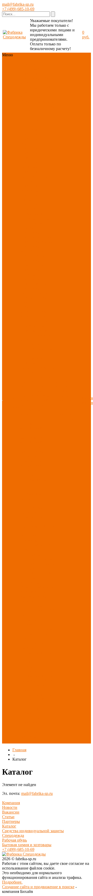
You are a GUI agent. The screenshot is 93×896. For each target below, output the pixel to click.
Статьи (8, 817)
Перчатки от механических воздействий (32, 437)
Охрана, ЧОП (32, 661)
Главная (19, 750)
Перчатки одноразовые (31, 505)
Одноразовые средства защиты (35, 393)
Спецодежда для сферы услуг (34, 197)
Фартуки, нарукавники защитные (31, 358)
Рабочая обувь (14, 840)
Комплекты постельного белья (36, 556)
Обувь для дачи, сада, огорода (37, 299)
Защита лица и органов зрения (33, 318)
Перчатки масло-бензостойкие (35, 449)
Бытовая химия (33, 596)
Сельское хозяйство (37, 680)
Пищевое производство (32, 622)
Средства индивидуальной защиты (33, 831)
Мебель (26, 601)
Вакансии (10, 812)
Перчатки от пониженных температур (31, 494)
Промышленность (36, 675)
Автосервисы (32, 643)
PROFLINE (30, 115)
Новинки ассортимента (32, 66)
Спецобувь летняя (36, 237)
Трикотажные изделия (32, 225)
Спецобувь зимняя (36, 241)
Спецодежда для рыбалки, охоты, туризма (34, 176)
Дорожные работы (36, 671)
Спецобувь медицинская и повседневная (33, 251)
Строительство (33, 685)
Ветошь (44, 573)
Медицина (29, 615)
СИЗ (44, 78)
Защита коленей (34, 400)
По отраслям (31, 106)
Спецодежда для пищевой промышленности (36, 209)
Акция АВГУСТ (34, 699)
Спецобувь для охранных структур (37, 271)
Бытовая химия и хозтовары (26, 845)
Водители (28, 666)
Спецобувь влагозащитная (33, 281)
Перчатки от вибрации (31, 533)
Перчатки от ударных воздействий (31, 423)
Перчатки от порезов (31, 472)
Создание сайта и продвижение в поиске (38, 887)
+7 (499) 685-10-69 (18, 9)
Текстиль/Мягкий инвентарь (35, 89)
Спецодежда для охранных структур (37, 164)
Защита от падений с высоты (36, 346)
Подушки (28, 573)
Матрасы (28, 577)
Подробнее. (12, 882)
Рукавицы (29, 540)
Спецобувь (29, 78)
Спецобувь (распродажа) (31, 724)
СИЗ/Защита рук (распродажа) (34, 715)
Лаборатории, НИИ (37, 610)
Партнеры (11, 821)
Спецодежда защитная (31, 155)
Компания (11, 803)
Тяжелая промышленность (35, 692)
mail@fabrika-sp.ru (18, 4)
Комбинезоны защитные (32, 327)
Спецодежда (31, 73)
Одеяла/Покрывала (37, 566)
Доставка (63, 409)
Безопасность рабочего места (33, 407)
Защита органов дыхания (36, 332)
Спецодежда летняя (37, 148)
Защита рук (30, 83)
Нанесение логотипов (64, 402)
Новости (9, 807)
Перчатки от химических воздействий (31, 461)
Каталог (9, 826)
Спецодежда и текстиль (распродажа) (32, 736)
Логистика (29, 657)
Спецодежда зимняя (31, 141)
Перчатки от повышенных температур (36, 480)
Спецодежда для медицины (34, 187)
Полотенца (30, 563)
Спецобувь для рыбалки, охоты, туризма (34, 293)
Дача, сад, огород (35, 638)
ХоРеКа (27, 629)
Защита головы (33, 311)
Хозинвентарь (32, 591)
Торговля (42, 633)
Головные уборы (35, 218)
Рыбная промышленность (35, 650)
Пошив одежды (62, 393)
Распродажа (30, 120)
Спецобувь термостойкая (32, 262)
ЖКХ (45, 657)
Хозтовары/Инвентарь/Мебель (36, 99)
